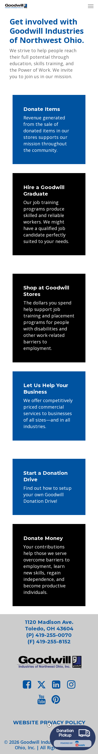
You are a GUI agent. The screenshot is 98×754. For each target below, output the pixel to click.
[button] (90, 5)
